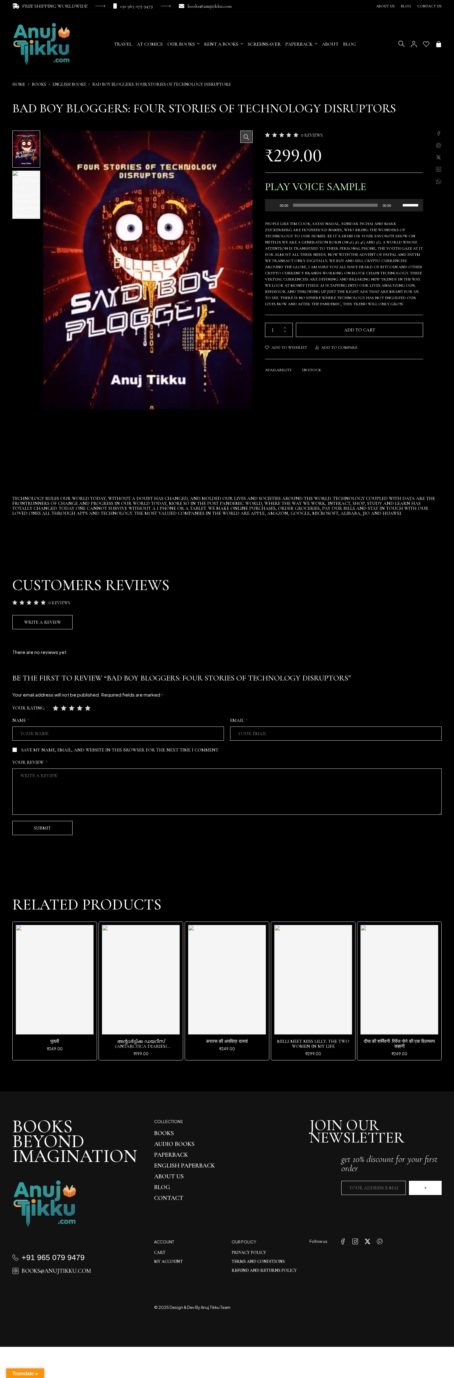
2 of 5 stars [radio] (64, 708)
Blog (406, 6)
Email (239, 720)
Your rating (30, 708)
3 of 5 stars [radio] (72, 708)
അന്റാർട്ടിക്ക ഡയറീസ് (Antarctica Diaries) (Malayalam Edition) (141, 1046)
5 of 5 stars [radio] (88, 708)
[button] (246, 137)
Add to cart (359, 330)
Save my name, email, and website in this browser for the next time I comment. (120, 750)
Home (18, 84)
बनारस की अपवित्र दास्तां (227, 1041)
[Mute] (398, 205)
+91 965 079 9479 (136, 6)
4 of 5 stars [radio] (80, 708)
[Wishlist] (426, 44)
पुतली (54, 1041)
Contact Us (429, 6)
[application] (344, 205)
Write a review (42, 622)
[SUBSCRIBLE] (425, 1188)
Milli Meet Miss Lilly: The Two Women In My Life (313, 1044)
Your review (30, 762)
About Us (385, 6)
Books (39, 84)
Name (21, 720)
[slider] (411, 204)
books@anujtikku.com (209, 6)
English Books (69, 84)
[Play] (273, 205)
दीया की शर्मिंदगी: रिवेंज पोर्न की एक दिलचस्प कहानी (399, 1044)
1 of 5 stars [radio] (56, 708)
